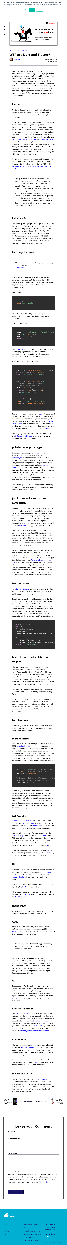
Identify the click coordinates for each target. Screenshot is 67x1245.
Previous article (27, 1101)
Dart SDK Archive (22, 1013)
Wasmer (42, 835)
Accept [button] (32, 10)
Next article (40, 1101)
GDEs (36, 1062)
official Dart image (22, 589)
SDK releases (37, 1026)
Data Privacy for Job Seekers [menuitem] (33, 1234)
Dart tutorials (20, 897)
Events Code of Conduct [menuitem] (31, 1240)
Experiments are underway (23, 821)
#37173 (15, 998)
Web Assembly (28, 823)
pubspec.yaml (17, 458)
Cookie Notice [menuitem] (28, 1237)
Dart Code (26, 887)
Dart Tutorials (41, 1079)
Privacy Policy (7, 5)
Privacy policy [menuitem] (28, 1228)
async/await (20, 349)
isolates (39, 414)
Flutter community (27, 1047)
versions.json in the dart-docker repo (34, 1030)
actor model (46, 428)
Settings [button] (26, 10)
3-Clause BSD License (23, 436)
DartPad (27, 894)
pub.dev (36, 453)
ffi (47, 845)
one (48, 853)
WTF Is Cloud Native (19, 50)
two (52, 853)
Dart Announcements (41, 1021)
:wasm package (18, 835)
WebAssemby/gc (38, 825)
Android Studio (18, 877)
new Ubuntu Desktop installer (24, 139)
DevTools (23, 525)
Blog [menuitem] (5, 1234)
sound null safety (24, 746)
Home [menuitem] (5, 1225)
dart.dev (20, 268)
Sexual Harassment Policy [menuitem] (32, 1231)
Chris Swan (17, 59)
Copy (52, 298)
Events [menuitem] (5, 1228)
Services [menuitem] (6, 1231)
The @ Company (46, 139)
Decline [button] (40, 10)
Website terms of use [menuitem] (31, 1225)
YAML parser (17, 931)
